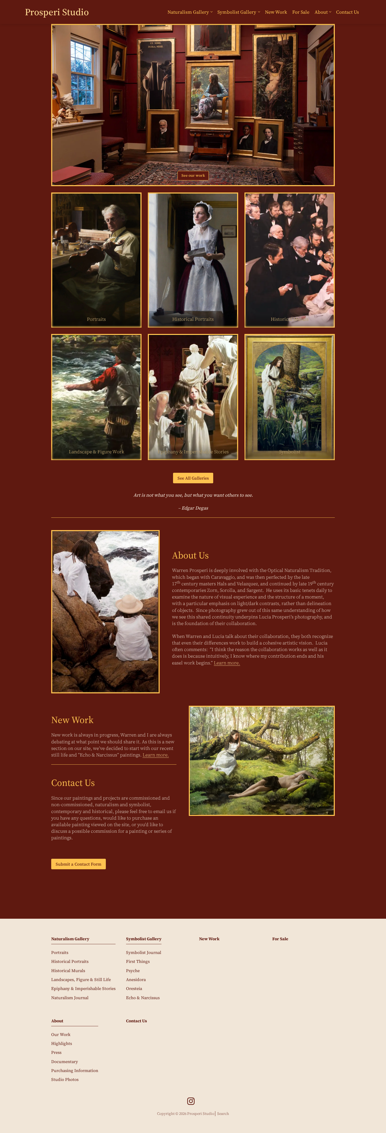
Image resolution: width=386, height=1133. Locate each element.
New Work (276, 12)
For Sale (300, 12)
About (321, 12)
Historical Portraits (69, 961)
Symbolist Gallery (236, 12)
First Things (138, 961)
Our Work (60, 1034)
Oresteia (134, 988)
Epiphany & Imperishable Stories (83, 988)
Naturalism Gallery (188, 12)
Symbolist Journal (143, 952)
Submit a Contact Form (78, 864)
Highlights (61, 1043)
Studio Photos (65, 1079)
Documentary (64, 1061)
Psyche (133, 970)
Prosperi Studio (57, 12)
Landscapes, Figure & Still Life (81, 979)
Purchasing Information (74, 1070)
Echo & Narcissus (143, 997)
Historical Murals (68, 970)
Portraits (59, 952)
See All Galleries (193, 478)
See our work (193, 175)
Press (56, 1052)
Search (223, 1113)
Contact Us (347, 12)
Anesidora (136, 979)
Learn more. (227, 662)
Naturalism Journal (69, 997)
